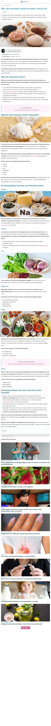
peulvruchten (6, 402)
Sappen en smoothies (6, 622)
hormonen (34, 156)
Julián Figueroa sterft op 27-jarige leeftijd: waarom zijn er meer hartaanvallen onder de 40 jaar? (21, 510)
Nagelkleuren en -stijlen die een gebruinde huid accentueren (20, 533)
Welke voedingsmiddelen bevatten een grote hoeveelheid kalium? (26, 364)
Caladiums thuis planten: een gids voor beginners (17, 487)
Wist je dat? (4, 577)
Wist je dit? (8, 5)
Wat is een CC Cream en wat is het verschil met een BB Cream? (21, 579)
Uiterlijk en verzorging (7, 461)
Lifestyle (3, 5)
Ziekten (3, 507)
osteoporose (44, 245)
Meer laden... (25, 627)
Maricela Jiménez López (15, 51)
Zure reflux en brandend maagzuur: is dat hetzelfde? (18, 556)
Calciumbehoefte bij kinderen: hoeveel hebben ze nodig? (19, 601)
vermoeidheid (4, 225)
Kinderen (3, 599)
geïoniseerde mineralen (11, 91)
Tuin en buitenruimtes (6, 485)
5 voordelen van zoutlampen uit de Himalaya (26, 110)
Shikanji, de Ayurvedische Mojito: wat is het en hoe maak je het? (21, 624)
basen (2, 293)
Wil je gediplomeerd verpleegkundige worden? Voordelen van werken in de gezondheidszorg (25, 463)
